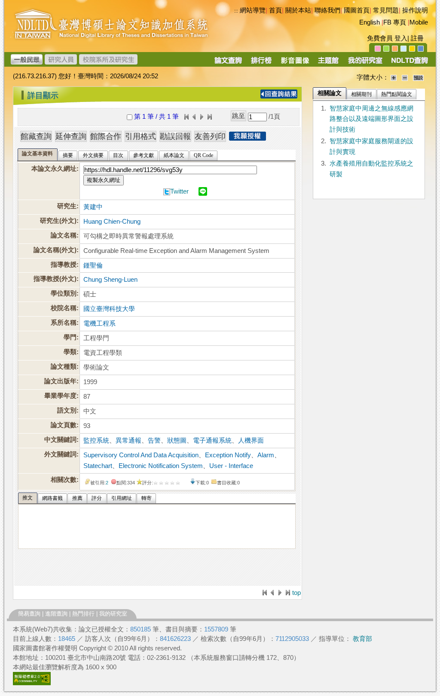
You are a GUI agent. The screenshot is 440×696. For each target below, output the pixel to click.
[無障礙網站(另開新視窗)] (32, 683)
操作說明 (415, 10)
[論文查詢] (228, 63)
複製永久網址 (103, 180)
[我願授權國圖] (247, 138)
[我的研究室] (364, 63)
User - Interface (231, 465)
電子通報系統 (212, 440)
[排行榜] (261, 63)
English (369, 22)
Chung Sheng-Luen (110, 279)
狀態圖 (176, 440)
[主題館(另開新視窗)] (328, 63)
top (296, 592)
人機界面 (251, 440)
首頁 (275, 10)
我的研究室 (113, 613)
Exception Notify (228, 455)
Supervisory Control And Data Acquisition (141, 455)
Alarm (265, 455)
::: (15, 92)
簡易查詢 (29, 613)
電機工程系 (99, 323)
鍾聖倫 (93, 265)
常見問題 (386, 10)
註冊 (417, 38)
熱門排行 (83, 613)
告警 (154, 440)
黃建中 (93, 206)
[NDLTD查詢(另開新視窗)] (408, 63)
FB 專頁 (394, 22)
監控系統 (96, 440)
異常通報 (128, 440)
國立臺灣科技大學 (109, 308)
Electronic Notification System (161, 465)
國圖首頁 (357, 10)
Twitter (179, 191)
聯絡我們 (327, 10)
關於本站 (298, 10)
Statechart (97, 465)
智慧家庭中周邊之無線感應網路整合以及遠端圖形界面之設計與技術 (371, 119)
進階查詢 (56, 613)
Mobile (418, 22)
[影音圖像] (295, 63)
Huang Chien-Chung (112, 221)
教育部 (362, 638)
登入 (400, 38)
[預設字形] (418, 77)
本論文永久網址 (53, 168)
